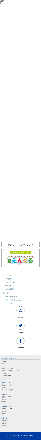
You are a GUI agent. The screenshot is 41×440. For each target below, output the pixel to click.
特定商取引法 (9, 285)
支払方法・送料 (10, 282)
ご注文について (6, 275)
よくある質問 (9, 289)
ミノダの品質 (5, 373)
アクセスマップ (5, 378)
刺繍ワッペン (5, 382)
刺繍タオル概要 (5, 420)
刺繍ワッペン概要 (6, 385)
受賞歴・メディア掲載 (7, 368)
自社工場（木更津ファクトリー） (10, 371)
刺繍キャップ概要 (6, 397)
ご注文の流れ (9, 279)
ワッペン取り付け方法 (7, 390)
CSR (2, 366)
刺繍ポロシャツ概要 (6, 409)
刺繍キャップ (5, 394)
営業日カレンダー (6, 375)
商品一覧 (3, 399)
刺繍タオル (4, 418)
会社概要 (3, 361)
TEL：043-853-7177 (11, 296)
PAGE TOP (38, 425)
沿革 (2, 363)
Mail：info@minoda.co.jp (13, 300)
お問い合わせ (5, 293)
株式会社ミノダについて (9, 358)
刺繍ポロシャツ (6, 406)
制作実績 (3, 387)
